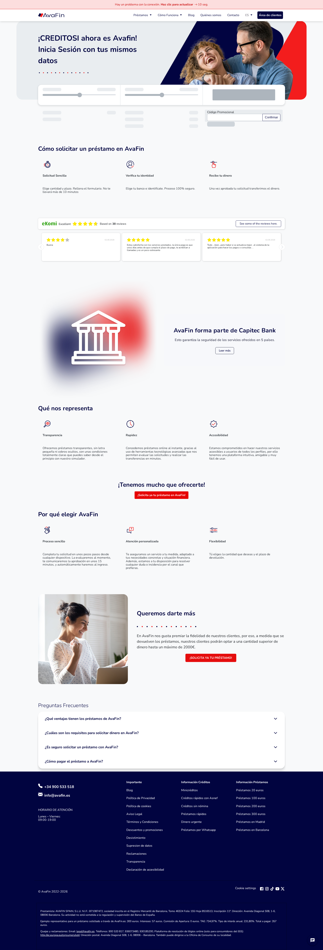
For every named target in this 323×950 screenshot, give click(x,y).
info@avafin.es (57, 795)
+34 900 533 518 (58, 786)
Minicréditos (189, 790)
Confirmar (271, 117)
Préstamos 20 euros (250, 790)
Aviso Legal (134, 814)
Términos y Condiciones (142, 822)
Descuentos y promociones (144, 830)
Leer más (224, 350)
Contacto (233, 15)
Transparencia (135, 861)
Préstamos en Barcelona (252, 830)
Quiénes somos (210, 15)
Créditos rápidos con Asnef (199, 798)
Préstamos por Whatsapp (198, 830)
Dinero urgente (191, 822)
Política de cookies (138, 806)
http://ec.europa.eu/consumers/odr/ (60, 935)
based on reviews (113, 223)
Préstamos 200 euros (250, 806)
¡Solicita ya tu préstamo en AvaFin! (161, 495)
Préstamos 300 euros (250, 814)
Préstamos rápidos (193, 814)
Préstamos (140, 15)
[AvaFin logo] (51, 15)
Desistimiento (135, 838)
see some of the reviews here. (258, 223)
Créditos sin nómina (194, 806)
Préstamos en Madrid (250, 822)
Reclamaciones (136, 853)
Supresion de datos (139, 845)
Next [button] (282, 247)
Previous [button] (41, 247)
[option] (81, 247)
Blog (191, 15)
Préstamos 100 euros (250, 798)
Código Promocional (220, 112)
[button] (161, 719)
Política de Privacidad (140, 798)
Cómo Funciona (168, 15)
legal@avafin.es (85, 931)
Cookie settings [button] (245, 888)
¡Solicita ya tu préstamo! (211, 658)
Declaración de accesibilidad (145, 869)
